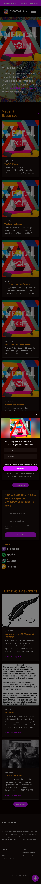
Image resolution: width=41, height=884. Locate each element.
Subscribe (20, 468)
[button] (36, 414)
